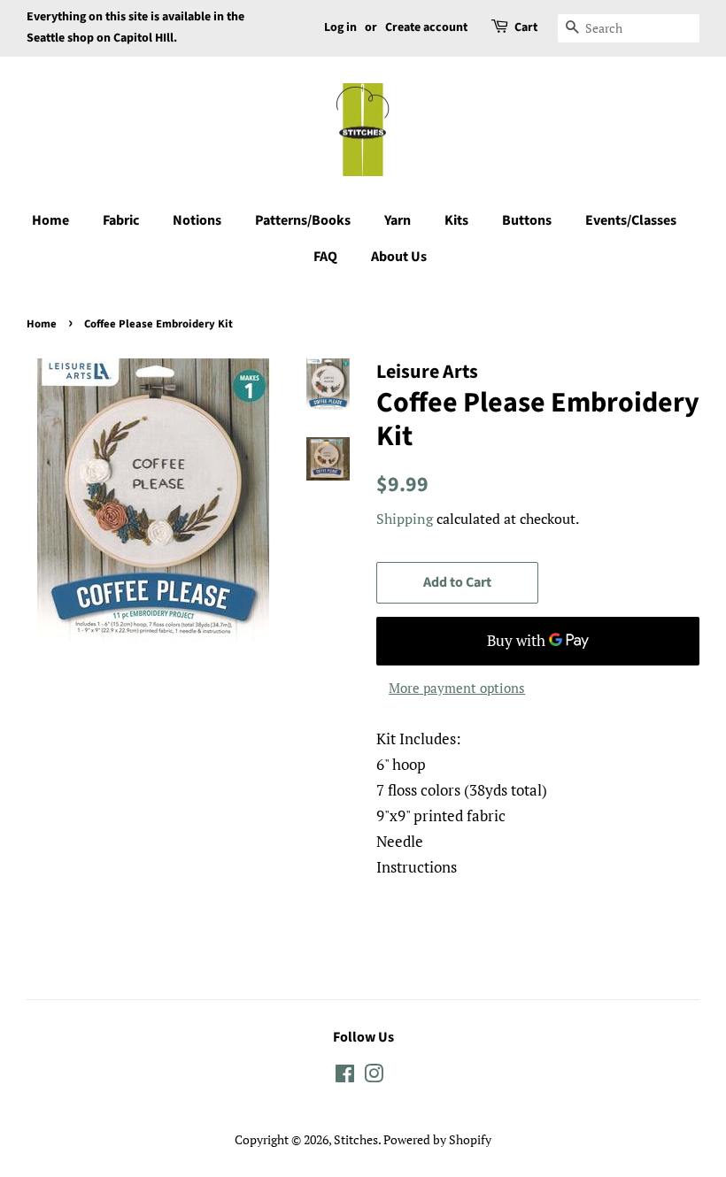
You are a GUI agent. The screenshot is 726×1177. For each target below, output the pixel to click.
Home (50, 220)
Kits (456, 220)
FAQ (325, 256)
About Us (399, 256)
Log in (340, 27)
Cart (525, 27)
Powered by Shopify (437, 1139)
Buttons (527, 220)
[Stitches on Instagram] (373, 1076)
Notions (197, 220)
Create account (426, 27)
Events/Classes (630, 220)
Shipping (404, 518)
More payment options (457, 687)
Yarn (397, 220)
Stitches (356, 1139)
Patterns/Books (303, 220)
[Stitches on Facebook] (345, 1076)
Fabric (121, 220)
